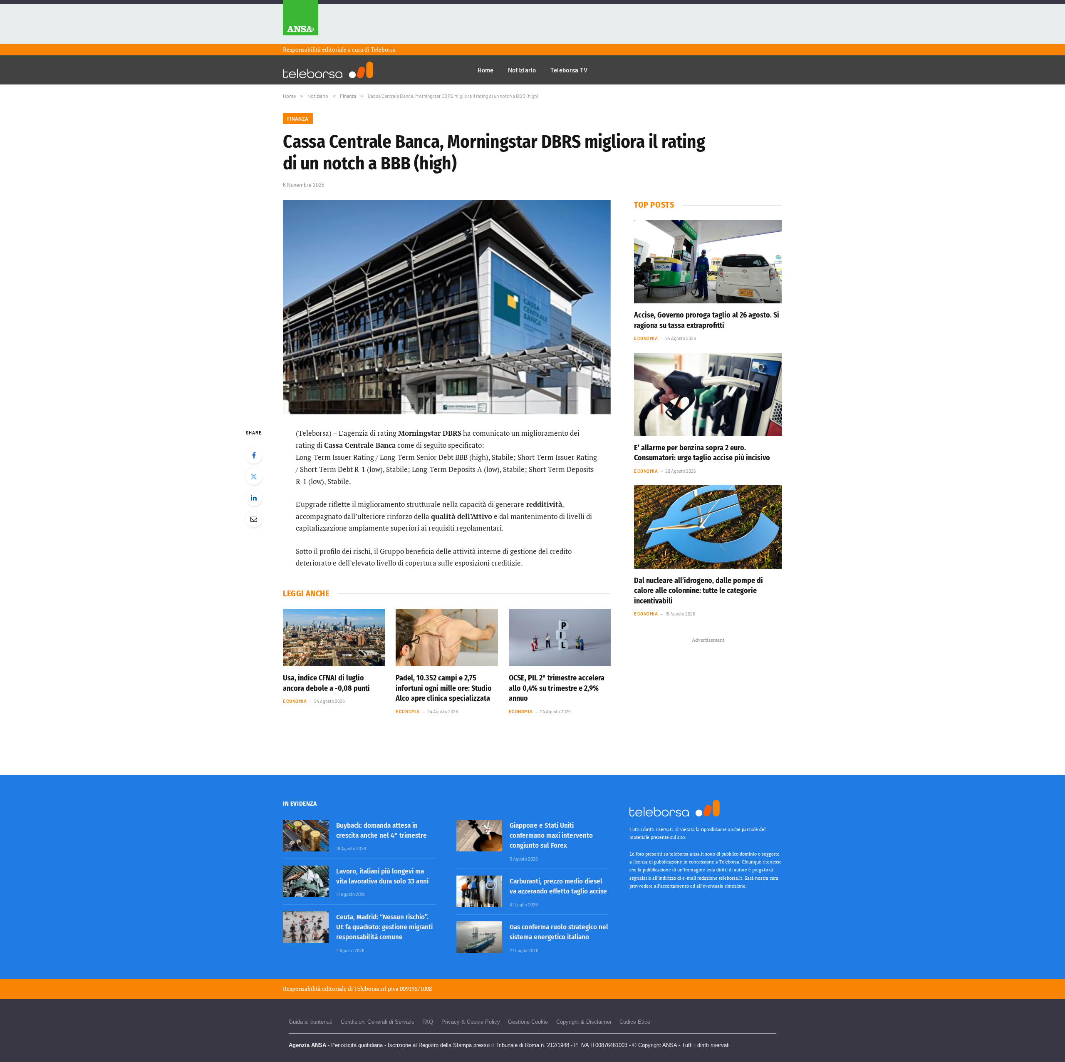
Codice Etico (634, 1022)
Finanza (298, 119)
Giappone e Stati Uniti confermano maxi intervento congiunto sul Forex (551, 835)
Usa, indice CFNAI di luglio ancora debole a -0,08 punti (326, 682)
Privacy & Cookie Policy (470, 1022)
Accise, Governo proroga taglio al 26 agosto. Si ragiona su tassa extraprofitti (706, 320)
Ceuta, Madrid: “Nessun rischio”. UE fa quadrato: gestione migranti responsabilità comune (384, 927)
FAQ (427, 1022)
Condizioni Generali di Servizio (377, 1022)
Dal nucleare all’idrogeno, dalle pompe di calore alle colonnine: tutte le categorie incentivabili (698, 590)
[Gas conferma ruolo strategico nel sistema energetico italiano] (479, 937)
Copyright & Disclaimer (584, 1022)
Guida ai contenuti (310, 1022)
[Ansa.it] (300, 22)
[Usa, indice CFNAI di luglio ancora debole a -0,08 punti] (334, 637)
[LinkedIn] (253, 497)
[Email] (253, 519)
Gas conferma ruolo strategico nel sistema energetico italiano (559, 932)
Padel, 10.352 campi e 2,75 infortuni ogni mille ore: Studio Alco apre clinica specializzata (444, 688)
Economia (295, 701)
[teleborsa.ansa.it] (328, 69)
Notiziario (522, 70)
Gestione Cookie (528, 1022)
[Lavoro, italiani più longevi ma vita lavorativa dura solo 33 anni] (306, 881)
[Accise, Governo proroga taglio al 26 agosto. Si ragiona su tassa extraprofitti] (708, 261)
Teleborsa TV (569, 70)
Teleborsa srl (370, 989)
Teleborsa (383, 49)
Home (486, 70)
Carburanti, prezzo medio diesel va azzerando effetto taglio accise (558, 886)
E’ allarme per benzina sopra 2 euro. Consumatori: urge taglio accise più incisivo (702, 452)
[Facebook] (253, 455)
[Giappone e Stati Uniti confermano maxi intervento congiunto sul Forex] (479, 835)
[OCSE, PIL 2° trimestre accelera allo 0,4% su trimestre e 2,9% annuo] (560, 637)
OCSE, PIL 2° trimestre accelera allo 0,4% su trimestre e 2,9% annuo (556, 688)
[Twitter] (253, 476)
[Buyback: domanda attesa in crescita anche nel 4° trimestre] (306, 835)
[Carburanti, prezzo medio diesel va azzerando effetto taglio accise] (479, 891)
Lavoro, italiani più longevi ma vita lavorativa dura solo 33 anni (382, 876)
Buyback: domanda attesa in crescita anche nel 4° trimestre (381, 830)
